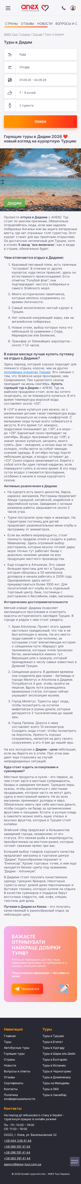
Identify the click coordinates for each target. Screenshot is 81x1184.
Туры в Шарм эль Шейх (58, 1053)
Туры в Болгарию (54, 1059)
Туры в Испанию (54, 1065)
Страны (11, 24)
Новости (44, 24)
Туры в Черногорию (56, 1071)
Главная (10, 1036)
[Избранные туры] (73, 8)
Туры (7, 1042)
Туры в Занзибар (54, 1095)
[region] (40, 24)
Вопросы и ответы (17, 1071)
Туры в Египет (52, 1042)
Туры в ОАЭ (50, 1089)
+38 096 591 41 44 (17, 1152)
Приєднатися (30, 988)
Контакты (10, 1089)
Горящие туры (14, 1053)
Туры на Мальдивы (55, 1083)
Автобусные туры (16, 1048)
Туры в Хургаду (53, 1048)
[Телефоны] (64, 8)
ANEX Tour (11, 34)
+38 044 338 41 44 (17, 1141)
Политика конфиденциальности (19, 1097)
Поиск (40, 122)
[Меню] (8, 8)
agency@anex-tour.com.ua (22, 1164)
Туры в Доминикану (56, 1077)
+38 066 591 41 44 (17, 1146)
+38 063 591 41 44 (17, 1158)
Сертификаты (13, 1083)
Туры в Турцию (53, 1036)
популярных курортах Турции (27, 372)
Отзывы (27, 24)
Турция (37, 34)
